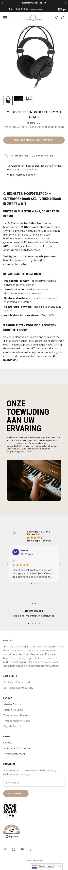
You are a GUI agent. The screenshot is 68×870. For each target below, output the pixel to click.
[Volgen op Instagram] (13, 849)
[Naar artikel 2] (18, 98)
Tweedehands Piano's (15, 715)
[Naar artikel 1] (8, 100)
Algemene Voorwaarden (17, 748)
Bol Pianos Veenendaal (16, 682)
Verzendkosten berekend (32, 126)
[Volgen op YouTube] (22, 849)
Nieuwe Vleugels (13, 709)
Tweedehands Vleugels (16, 720)
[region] (34, 610)
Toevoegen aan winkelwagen (34, 140)
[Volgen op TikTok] (30, 849)
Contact (8, 742)
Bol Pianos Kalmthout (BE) (18, 687)
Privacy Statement (14, 753)
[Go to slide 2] (34, 583)
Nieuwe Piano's (12, 704)
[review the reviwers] (13, 560)
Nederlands (45, 866)
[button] (34, 9)
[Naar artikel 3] (29, 99)
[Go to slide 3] (36, 583)
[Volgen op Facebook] (5, 849)
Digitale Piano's (12, 726)
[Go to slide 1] (31, 583)
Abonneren (16, 793)
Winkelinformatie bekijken (22, 174)
